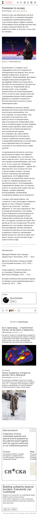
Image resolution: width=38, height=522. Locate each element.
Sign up (6, 509)
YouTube (27, 513)
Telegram (12, 513)
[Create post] (24, 2)
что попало (6, 370)
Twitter (32, 513)
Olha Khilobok (6, 11)
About (14, 509)
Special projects (10, 430)
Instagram (21, 513)
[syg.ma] (3, 2)
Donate (8, 2)
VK (17, 513)
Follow (13, 301)
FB (15, 513)
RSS (35, 513)
